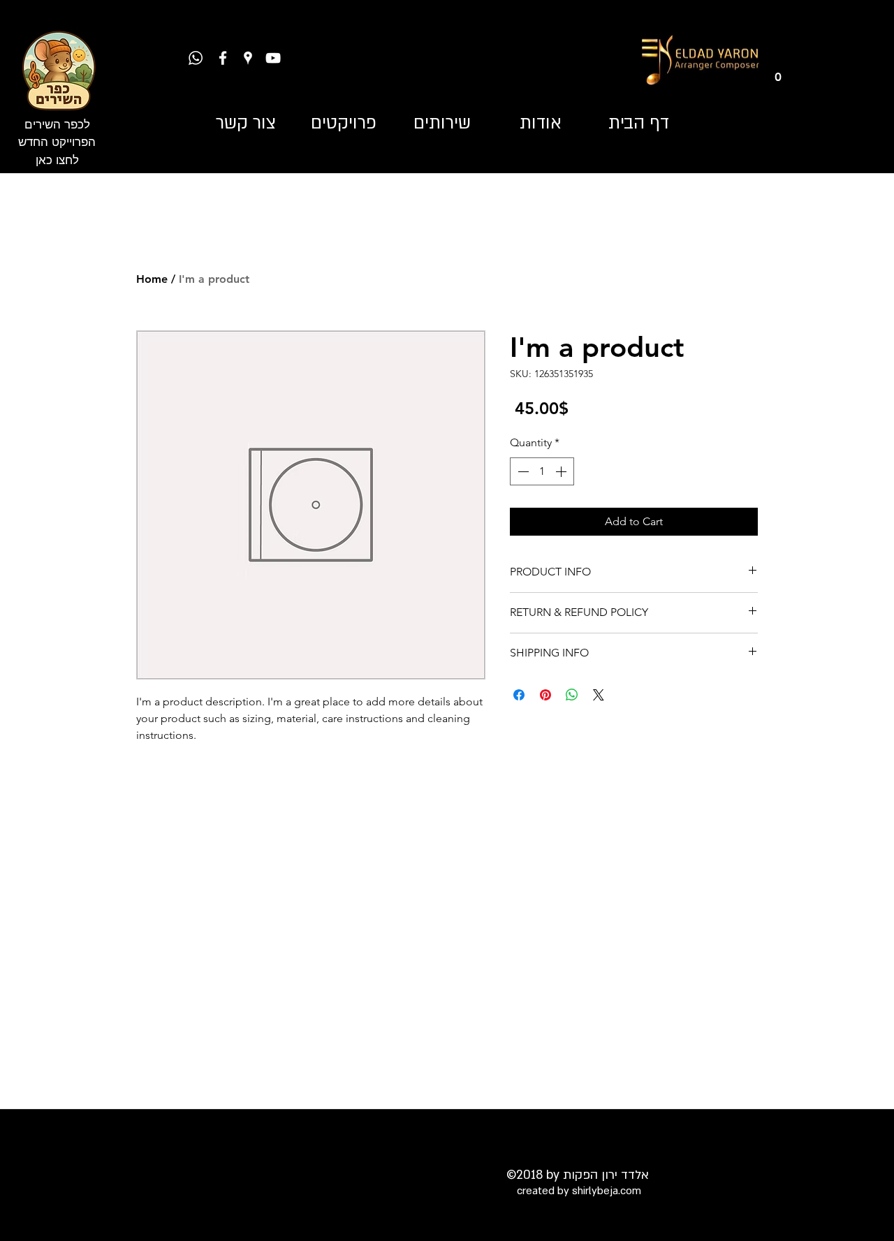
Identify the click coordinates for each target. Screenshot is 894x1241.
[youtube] (273, 58)
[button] (777, 72)
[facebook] (223, 58)
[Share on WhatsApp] (572, 694)
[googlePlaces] (248, 58)
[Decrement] (522, 471)
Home (152, 279)
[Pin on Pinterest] (545, 694)
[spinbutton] (542, 471)
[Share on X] (598, 694)
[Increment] (562, 471)
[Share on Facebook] (519, 694)
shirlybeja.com (606, 1191)
